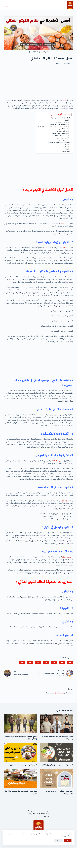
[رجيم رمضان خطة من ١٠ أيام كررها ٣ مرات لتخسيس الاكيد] (56, 778)
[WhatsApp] (30, 662)
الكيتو (64, 100)
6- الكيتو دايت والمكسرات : (63, 131)
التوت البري (65, 500)
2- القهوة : (67, 147)
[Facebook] (70, 662)
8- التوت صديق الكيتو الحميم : (62, 135)
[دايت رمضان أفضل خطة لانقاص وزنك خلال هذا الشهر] (20, 778)
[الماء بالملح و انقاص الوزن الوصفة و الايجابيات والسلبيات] (56, 723)
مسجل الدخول (59, 693)
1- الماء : (67, 145)
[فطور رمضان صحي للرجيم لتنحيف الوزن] (20, 752)
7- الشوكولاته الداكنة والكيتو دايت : (61, 133)
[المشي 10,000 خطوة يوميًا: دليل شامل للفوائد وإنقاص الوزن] (20, 723)
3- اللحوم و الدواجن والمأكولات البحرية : (59, 124)
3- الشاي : (67, 149)
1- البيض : (67, 120)
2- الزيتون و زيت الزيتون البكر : (62, 122)
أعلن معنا (31, 811)
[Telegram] (38, 662)
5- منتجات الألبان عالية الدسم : (62, 129)
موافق (67, 841)
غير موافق (58, 841)
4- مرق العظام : (66, 151)
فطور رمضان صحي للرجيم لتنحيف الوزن (23, 765)
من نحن (46, 816)
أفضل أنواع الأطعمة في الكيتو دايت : (60, 118)
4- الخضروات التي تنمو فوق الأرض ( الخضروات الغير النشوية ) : (54, 127)
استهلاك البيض (64, 223)
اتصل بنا (32, 813)
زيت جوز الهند (66, 557)
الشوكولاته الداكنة (58, 460)
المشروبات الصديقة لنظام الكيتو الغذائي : (59, 142)
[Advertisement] (38, 82)
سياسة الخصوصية (43, 813)
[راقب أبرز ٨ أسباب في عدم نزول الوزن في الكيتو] (56, 752)
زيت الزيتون (65, 247)
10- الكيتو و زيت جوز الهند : (63, 140)
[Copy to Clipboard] (22, 662)
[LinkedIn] (46, 662)
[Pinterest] (54, 662)
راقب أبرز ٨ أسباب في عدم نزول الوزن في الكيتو (57, 765)
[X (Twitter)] (62, 662)
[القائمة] (6, 5)
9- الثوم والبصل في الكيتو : (63, 138)
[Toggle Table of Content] (69, 114)
